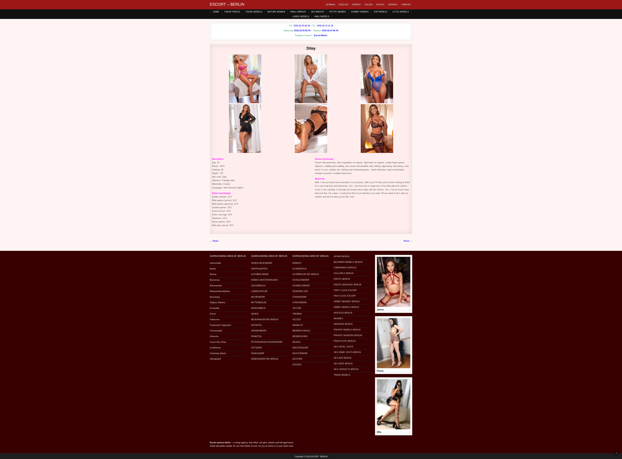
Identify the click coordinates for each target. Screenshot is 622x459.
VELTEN (296, 319)
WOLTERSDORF (300, 347)
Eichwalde (214, 308)
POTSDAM (256, 347)
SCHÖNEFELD (299, 269)
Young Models (253, 12)
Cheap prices (232, 12)
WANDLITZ (297, 325)
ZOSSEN (296, 364)
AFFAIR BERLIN (341, 256)
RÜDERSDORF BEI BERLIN (264, 359)
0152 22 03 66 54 (302, 25)
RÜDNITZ (296, 263)
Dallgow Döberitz (217, 302)
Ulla (379, 432)
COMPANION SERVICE (345, 267)
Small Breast (298, 12)
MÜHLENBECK (258, 308)
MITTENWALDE (258, 302)
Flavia (380, 371)
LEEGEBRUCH (258, 285)
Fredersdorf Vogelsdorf (220, 325)
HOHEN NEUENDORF (261, 263)
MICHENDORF (258, 297)
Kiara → (408, 241)
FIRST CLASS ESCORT (345, 290)
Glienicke (214, 336)
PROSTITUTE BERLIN (344, 341)
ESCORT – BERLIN (227, 4)
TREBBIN (297, 314)
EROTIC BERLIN (342, 279)
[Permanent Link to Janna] (393, 282)
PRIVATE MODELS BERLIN (347, 329)
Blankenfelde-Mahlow (220, 291)
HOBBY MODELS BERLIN (346, 307)
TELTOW (296, 308)
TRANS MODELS (342, 375)
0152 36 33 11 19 (325, 25)
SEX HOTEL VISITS (343, 347)
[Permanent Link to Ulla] (393, 404)
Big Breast (317, 12)
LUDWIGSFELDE (259, 291)
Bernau (213, 274)
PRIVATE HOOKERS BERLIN (348, 335)
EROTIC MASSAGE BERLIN (347, 284)
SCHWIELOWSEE (301, 285)
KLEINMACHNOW (259, 274)
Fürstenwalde (216, 330)
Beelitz (213, 269)
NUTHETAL (256, 325)
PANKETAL (256, 336)
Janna (380, 309)
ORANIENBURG (259, 330)
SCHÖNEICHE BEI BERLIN (305, 274)
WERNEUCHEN (299, 336)
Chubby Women (360, 12)
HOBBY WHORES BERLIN (346, 301)
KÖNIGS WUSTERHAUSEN (264, 280)
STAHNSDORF (299, 297)
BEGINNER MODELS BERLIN (348, 262)
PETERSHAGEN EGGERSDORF (267, 342)
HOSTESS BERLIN (343, 313)
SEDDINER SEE (300, 291)
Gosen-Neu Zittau (218, 342)
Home (216, 12)
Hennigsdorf (215, 359)
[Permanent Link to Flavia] (393, 343)
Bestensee (215, 280)
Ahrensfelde (215, 263)
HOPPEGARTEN (259, 269)
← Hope (214, 241)
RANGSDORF (257, 353)
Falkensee (214, 319)
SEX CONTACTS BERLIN (346, 369)
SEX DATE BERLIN (343, 363)
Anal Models (321, 16)
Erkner (213, 314)
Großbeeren (215, 347)
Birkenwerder (216, 285)
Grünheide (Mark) (218, 353)
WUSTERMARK (300, 353)
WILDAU (296, 342)
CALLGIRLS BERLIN (343, 273)
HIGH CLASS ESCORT (345, 296)
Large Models (301, 16)
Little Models (400, 12)
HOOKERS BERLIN (343, 324)
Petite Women (337, 12)
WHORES (338, 318)
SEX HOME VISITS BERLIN (347, 352)
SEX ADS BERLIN (342, 358)
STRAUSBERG (299, 302)
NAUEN (254, 314)
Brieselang (215, 297)
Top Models (380, 12)
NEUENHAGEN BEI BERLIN (264, 319)
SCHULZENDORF (300, 280)
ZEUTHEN (297, 359)
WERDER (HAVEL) (301, 330)
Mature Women (276, 12)
